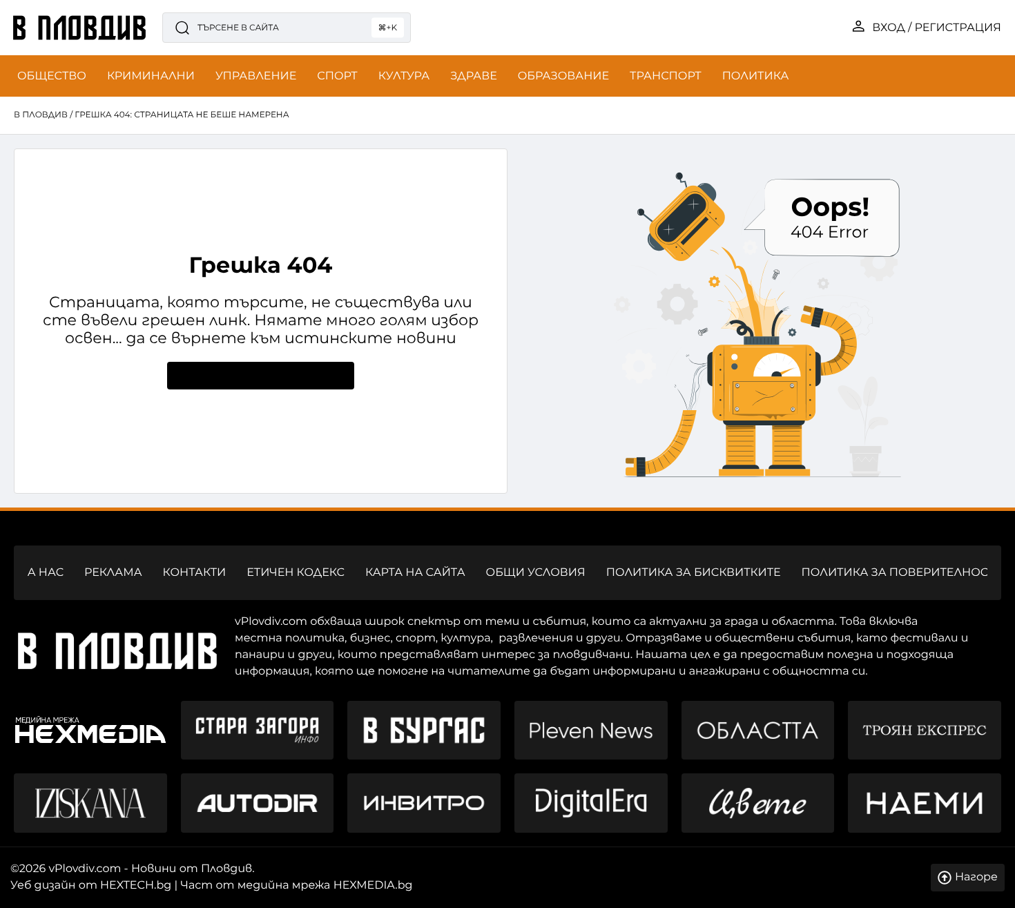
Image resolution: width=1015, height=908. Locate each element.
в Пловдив (41, 115)
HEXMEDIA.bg (373, 885)
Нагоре (976, 877)
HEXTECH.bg (135, 885)
